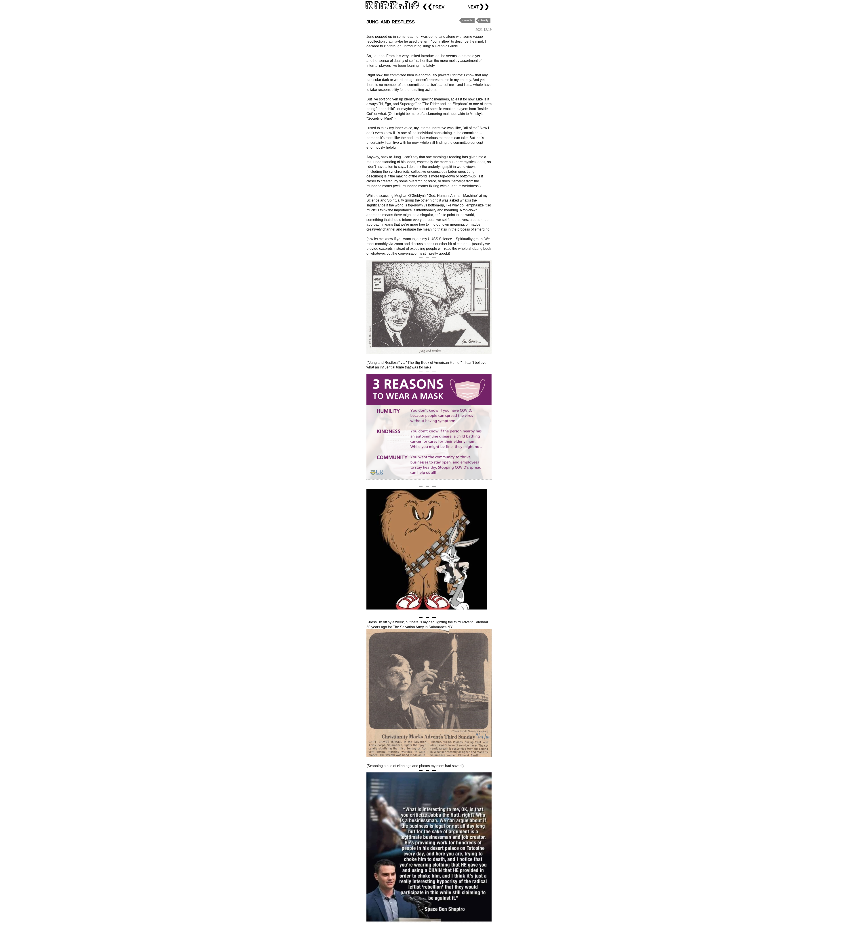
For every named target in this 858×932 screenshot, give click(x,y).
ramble (468, 20)
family (484, 20)
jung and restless (390, 21)
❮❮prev (433, 6)
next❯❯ (478, 6)
